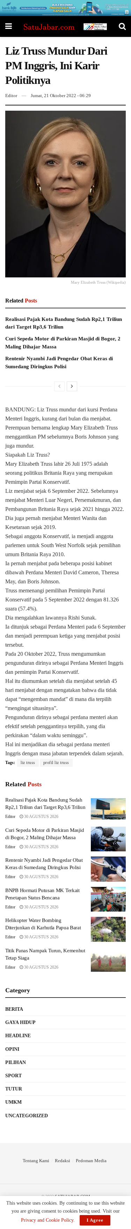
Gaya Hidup (20, 1022)
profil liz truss (56, 762)
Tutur (13, 1089)
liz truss (28, 762)
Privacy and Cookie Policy (47, 1220)
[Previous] (59, 386)
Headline (18, 1035)
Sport (13, 1075)
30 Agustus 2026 (40, 816)
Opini (12, 1049)
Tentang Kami (36, 1160)
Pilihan (15, 1062)
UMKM (13, 1102)
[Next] (72, 386)
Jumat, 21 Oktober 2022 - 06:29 (61, 95)
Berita (14, 1009)
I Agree (95, 1220)
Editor (11, 95)
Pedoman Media (91, 1160)
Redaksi (62, 1160)
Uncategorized (26, 1115)
